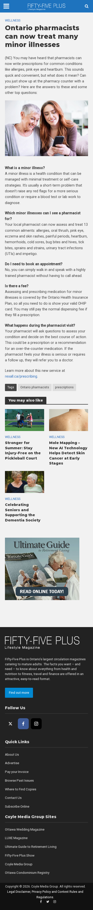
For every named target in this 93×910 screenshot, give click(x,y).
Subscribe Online (17, 806)
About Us (12, 754)
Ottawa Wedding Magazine (24, 829)
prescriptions (64, 387)
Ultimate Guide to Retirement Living (31, 847)
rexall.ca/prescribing (21, 376)
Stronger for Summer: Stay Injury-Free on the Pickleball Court (23, 450)
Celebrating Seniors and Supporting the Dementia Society (22, 512)
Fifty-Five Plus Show (19, 855)
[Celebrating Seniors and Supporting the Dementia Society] (24, 481)
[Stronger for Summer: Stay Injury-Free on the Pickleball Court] (24, 420)
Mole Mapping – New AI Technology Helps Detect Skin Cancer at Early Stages (68, 453)
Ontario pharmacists (34, 387)
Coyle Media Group (18, 864)
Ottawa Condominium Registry (27, 873)
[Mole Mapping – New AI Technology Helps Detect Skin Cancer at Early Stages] (68, 420)
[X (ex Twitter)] (10, 723)
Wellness (12, 20)
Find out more (19, 692)
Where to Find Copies (20, 789)
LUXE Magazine (16, 838)
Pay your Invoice (17, 772)
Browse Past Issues (19, 780)
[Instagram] (36, 723)
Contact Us (13, 798)
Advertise (12, 763)
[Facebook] (23, 723)
